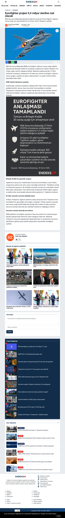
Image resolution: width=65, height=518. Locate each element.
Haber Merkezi (37, 503)
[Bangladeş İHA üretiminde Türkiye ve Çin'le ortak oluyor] (19, 298)
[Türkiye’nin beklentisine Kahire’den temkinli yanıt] (46, 277)
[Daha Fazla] (15, 62)
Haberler (8, 10)
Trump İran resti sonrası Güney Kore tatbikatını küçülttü (16, 286)
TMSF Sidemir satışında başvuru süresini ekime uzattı (36, 454)
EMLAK (35, 6)
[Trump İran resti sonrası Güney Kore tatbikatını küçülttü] (19, 277)
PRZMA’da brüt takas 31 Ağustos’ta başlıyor (33, 430)
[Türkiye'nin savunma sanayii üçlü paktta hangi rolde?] (19, 256)
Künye (8, 499)
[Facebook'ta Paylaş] (7, 62)
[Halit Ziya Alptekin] (10, 237)
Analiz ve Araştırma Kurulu (14, 503)
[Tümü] (58, 423)
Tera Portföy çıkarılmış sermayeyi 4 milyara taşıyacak (36, 446)
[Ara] (58, 2)
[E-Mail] (16, 239)
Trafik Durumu (44, 479)
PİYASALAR (13, 6)
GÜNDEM (22, 6)
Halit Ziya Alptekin (21, 236)
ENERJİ (42, 6)
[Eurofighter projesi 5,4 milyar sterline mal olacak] (32, 44)
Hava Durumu (43, 478)
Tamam (58, 516)
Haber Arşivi (43, 486)
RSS (18, 510)
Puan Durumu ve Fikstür (46, 481)
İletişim (9, 501)
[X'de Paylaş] (9, 62)
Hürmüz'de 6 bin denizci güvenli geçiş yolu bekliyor (35, 461)
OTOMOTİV (49, 6)
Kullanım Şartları (37, 501)
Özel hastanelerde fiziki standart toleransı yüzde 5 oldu (36, 438)
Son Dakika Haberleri (45, 485)
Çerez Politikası (37, 499)
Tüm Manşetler (44, 483)
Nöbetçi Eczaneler (45, 476)
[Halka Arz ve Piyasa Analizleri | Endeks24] (32, 1)
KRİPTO (29, 6)
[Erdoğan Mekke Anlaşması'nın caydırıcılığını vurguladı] (46, 298)
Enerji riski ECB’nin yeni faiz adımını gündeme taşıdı (35, 469)
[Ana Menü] (5, 2)
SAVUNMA (57, 6)
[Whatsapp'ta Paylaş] (12, 62)
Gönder (9, 331)
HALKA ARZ (4, 6)
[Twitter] (19, 239)
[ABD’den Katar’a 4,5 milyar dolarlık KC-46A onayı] (46, 256)
